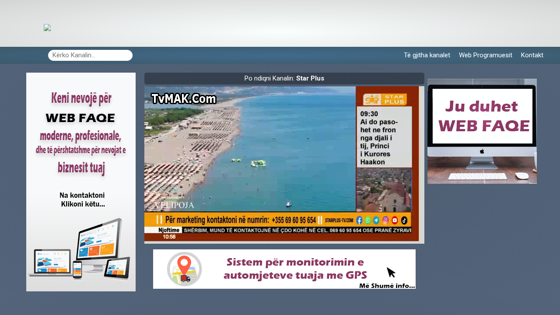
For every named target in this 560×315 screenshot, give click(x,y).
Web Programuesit (485, 55)
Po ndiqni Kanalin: (284, 78)
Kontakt (532, 55)
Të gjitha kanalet (427, 55)
